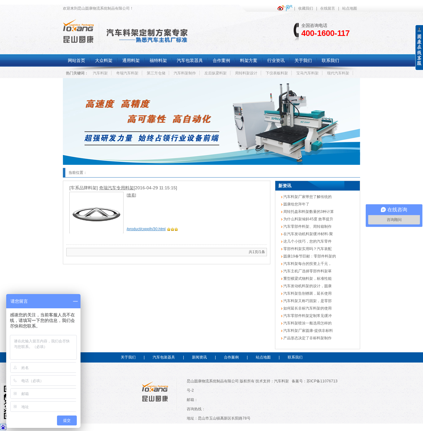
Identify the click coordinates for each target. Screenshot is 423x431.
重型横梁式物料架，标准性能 (307, 278)
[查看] (131, 195)
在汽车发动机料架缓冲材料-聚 (307, 234)
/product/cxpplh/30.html (146, 229)
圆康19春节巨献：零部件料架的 (309, 256)
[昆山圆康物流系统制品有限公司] (78, 42)
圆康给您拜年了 (295, 204)
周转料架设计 (246, 73)
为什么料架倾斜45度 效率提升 (307, 219)
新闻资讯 (199, 357)
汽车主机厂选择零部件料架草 (307, 271)
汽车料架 (100, 73)
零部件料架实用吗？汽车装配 (307, 249)
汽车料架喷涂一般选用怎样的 (307, 323)
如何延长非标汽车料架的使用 (307, 308)
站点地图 (349, 8)
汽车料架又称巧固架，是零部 (307, 301)
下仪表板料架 (277, 73)
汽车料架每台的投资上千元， (307, 264)
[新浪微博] (281, 8)
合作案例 (231, 357)
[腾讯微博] (290, 8)
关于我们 (128, 357)
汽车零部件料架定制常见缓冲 (307, 316)
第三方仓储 (156, 73)
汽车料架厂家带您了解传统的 (307, 197)
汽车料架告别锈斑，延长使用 (307, 293)
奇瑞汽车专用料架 (116, 187)
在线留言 (327, 8)
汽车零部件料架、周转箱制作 (307, 226)
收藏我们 (305, 8)
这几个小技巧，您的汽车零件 (307, 241)
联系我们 (295, 357)
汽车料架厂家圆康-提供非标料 (307, 330)
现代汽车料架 (338, 73)
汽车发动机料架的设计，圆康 (307, 286)
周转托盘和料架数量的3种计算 (308, 211)
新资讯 (284, 185)
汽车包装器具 (164, 357)
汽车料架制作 (185, 73)
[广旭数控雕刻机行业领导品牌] (211, 163)
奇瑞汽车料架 (127, 73)
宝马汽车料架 (307, 73)
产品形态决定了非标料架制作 (307, 338)
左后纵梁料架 (215, 73)
